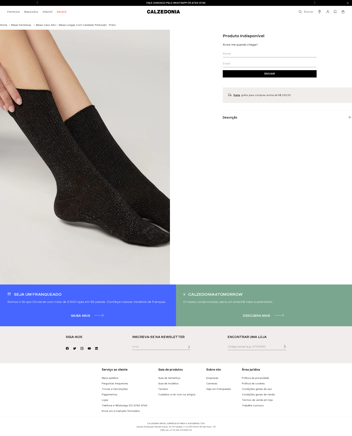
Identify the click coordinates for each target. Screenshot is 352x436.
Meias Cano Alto (46, 24)
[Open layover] (192, 349)
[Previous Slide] (37, 2)
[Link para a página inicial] (3, 25)
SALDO (62, 11)
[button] (306, 12)
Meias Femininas (21, 24)
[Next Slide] (314, 2)
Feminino (13, 11)
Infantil (47, 11)
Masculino (31, 11)
